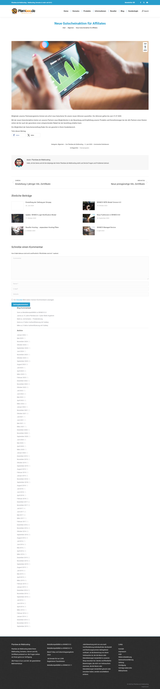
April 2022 (20, 400)
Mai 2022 (20, 397)
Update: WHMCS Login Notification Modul (41, 215)
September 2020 (22, 436)
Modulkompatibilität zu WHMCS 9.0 (34, 312)
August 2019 (21, 469)
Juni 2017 (20, 512)
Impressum (122, 651)
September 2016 (22, 534)
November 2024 (22, 341)
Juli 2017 (20, 508)
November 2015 (22, 561)
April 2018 (20, 495)
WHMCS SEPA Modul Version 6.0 (109, 202)
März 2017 (20, 518)
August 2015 (21, 567)
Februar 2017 (21, 521)
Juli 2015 (20, 570)
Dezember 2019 (22, 456)
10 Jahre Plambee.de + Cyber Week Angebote (39, 316)
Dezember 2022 (22, 381)
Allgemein (61, 144)
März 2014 (20, 610)
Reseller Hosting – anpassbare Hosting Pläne (42, 227)
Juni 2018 (20, 492)
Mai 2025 (20, 338)
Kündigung (122, 665)
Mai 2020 (20, 443)
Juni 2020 (20, 440)
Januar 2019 (21, 476)
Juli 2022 (20, 390)
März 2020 (20, 449)
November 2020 (22, 433)
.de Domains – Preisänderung (33, 319)
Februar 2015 (21, 584)
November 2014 (22, 593)
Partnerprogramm (84, 147)
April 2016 (20, 551)
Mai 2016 (20, 548)
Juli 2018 (20, 489)
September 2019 (22, 466)
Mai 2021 (20, 423)
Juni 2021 (20, 420)
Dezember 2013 (22, 620)
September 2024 (22, 348)
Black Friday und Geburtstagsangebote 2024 (60, 653)
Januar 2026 (21, 335)
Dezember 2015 (22, 557)
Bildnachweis (122, 671)
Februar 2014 (21, 613)
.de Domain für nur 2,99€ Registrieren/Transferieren (56, 660)
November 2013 (22, 623)
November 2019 (22, 459)
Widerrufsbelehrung (125, 657)
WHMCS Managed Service (106, 227)
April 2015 (20, 577)
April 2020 (20, 446)
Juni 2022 (20, 394)
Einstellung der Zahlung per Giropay (38, 202)
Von (74, 144)
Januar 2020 (21, 453)
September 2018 (22, 482)
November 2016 (22, 528)
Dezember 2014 (22, 590)
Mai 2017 (20, 515)
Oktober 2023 (21, 358)
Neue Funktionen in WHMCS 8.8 (108, 215)
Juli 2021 (20, 417)
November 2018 (22, 479)
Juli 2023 (20, 368)
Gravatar (19, 300)
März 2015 (20, 580)
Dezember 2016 (22, 525)
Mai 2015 (20, 574)
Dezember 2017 (22, 502)
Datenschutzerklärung (125, 660)
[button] (19, 135)
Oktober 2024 (21, 345)
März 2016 (20, 554)
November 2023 (22, 354)
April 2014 (20, 606)
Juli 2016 (20, 541)
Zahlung (121, 662)
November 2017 (22, 505)
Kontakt (121, 649)
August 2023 (21, 364)
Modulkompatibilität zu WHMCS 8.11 (59, 665)
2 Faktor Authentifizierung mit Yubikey (36, 322)
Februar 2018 (21, 498)
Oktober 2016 (21, 531)
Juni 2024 (20, 351)
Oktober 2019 (21, 462)
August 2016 (21, 538)
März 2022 (20, 404)
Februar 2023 (21, 377)
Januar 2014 (21, 616)
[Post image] (17, 205)
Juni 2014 (20, 603)
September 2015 (22, 564)
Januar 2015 (21, 587)
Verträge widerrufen (125, 668)
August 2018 (21, 485)
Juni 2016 (20, 544)
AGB (119, 654)
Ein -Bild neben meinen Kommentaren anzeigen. (34, 300)
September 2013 (22, 626)
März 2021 (20, 426)
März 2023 (20, 374)
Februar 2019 (21, 472)
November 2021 (22, 410)
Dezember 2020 (22, 430)
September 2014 (22, 597)
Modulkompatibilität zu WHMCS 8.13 (59, 648)
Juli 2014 (20, 600)
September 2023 (22, 361)
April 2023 (20, 371)
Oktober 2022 (21, 387)
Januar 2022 (21, 407)
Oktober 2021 (21, 413)
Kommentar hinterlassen (101, 144)
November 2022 (22, 384)
